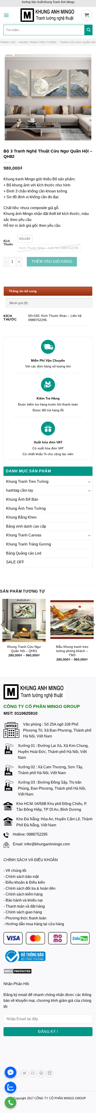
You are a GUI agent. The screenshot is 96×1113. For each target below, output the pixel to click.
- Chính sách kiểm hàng (23, 894)
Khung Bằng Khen (21, 517)
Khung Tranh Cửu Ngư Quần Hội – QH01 (24, 649)
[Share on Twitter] (24, 1073)
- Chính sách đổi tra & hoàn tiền (29, 888)
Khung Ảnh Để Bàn (22, 499)
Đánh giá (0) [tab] (18, 303)
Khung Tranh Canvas (23, 535)
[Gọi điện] (10, 1102)
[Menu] (6, 12)
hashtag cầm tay (19, 490)
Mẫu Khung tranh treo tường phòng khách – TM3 (72, 651)
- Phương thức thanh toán (24, 918)
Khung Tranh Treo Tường (37, 42)
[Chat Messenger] (10, 1072)
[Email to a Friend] (33, 1073)
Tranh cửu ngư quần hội (78, 42)
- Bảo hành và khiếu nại (23, 900)
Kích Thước (8, 243)
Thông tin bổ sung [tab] (23, 291)
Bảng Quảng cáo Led (23, 553)
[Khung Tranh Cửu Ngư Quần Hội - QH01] (24, 620)
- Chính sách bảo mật (21, 877)
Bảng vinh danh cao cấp (26, 526)
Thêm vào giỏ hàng (51, 261)
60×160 (33, 316)
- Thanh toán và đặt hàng (24, 906)
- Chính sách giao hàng (22, 912)
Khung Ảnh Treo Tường (26, 508)
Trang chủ (7, 42)
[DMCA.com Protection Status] (17, 971)
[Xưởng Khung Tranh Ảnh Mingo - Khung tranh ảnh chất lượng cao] (48, 15)
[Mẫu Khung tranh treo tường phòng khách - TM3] (72, 620)
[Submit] (89, 30)
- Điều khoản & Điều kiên (24, 882)
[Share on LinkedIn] (50, 1073)
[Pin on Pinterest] (41, 1073)
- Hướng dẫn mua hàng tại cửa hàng (33, 924)
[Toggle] (89, 481)
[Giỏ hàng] (87, 15)
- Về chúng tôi (14, 871)
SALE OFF (15, 562)
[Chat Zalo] (10, 1087)
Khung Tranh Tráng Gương (28, 544)
